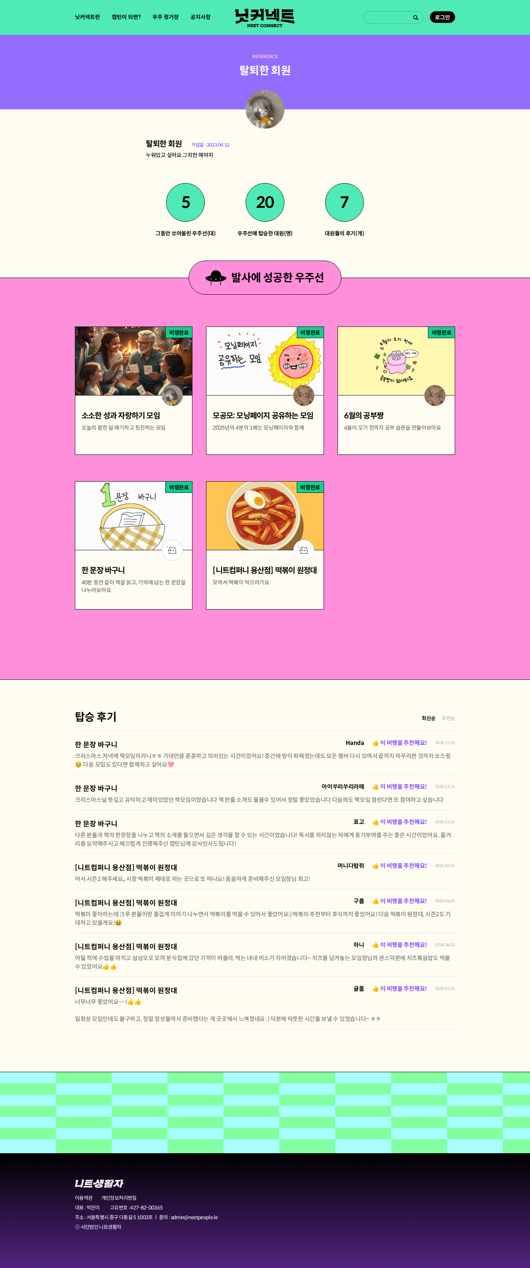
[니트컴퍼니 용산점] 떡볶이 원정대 (126, 868)
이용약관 (83, 1198)
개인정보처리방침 (119, 1198)
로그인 (442, 17)
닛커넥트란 (87, 17)
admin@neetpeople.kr (194, 1217)
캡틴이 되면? (126, 17)
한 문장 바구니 (96, 745)
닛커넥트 (265, 18)
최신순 (428, 718)
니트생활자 (99, 1184)
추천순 (448, 718)
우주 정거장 (165, 17)
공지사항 (201, 17)
